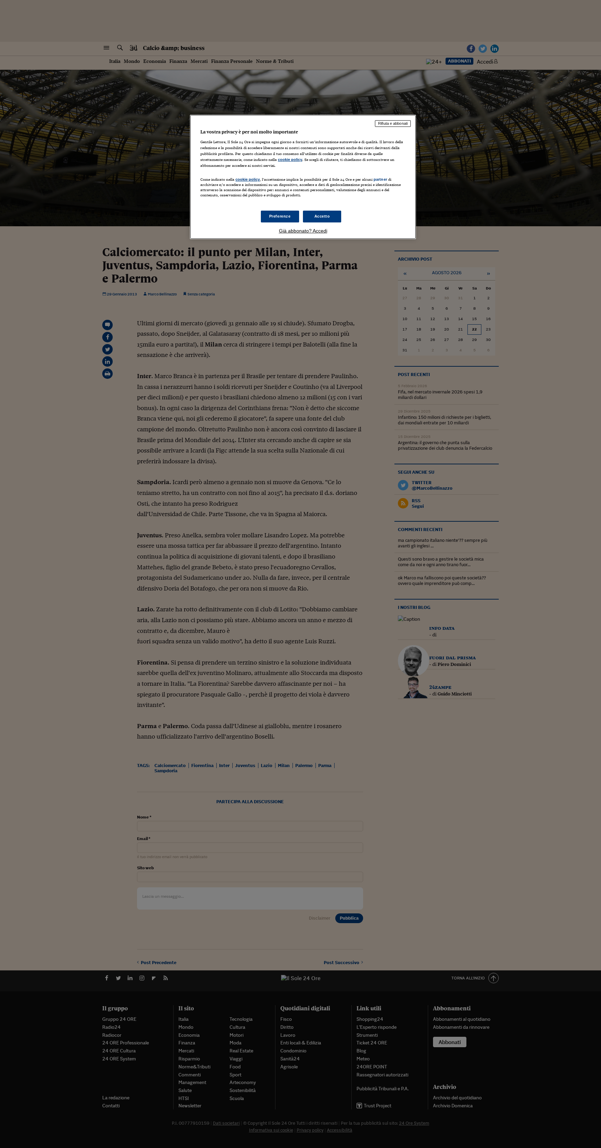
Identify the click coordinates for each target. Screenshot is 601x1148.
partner (380, 179)
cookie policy (290, 159)
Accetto (322, 216)
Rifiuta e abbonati (393, 123)
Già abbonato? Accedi (303, 231)
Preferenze (280, 216)
